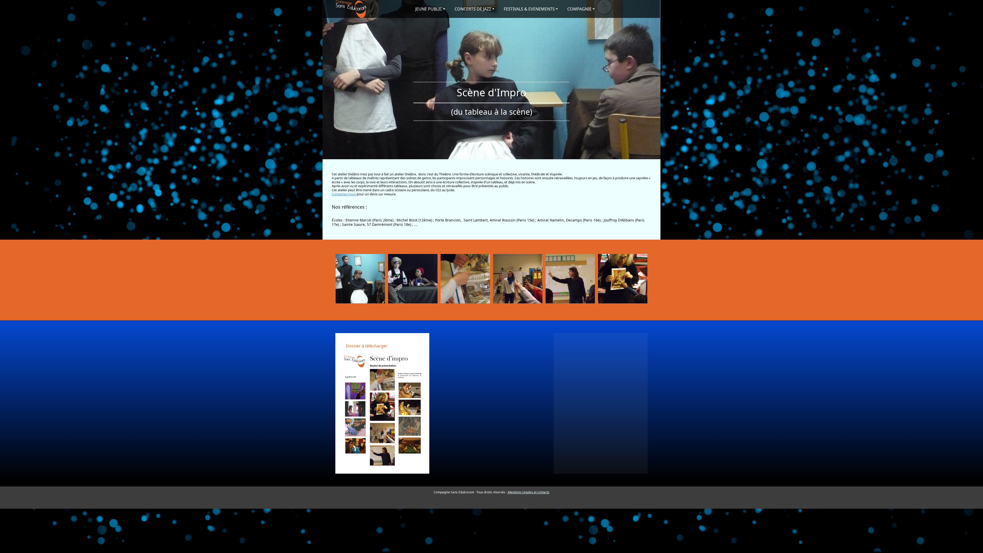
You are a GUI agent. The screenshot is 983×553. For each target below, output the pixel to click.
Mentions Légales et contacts (528, 492)
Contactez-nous (344, 194)
